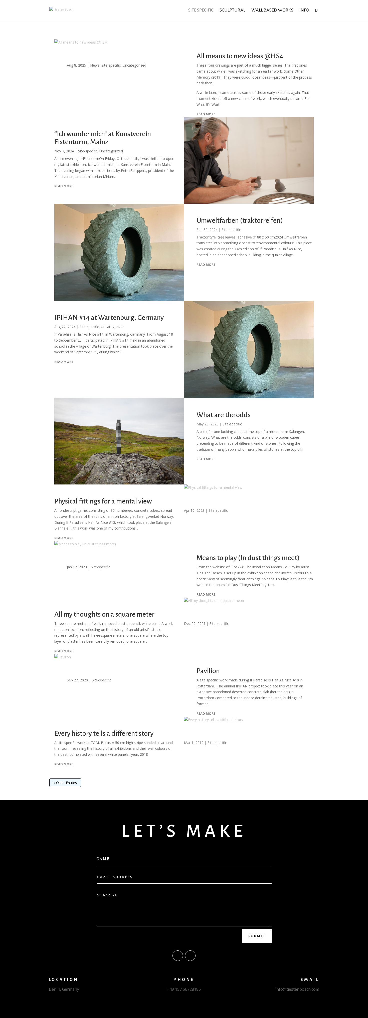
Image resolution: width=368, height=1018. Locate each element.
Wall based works (272, 10)
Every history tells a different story (103, 733)
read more (206, 114)
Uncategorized (134, 65)
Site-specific (111, 65)
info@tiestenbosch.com (297, 989)
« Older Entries (65, 782)
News (94, 65)
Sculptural (232, 10)
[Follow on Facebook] (177, 955)
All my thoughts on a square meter (104, 614)
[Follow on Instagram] (190, 955)
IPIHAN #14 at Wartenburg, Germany (109, 317)
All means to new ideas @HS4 (240, 56)
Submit (257, 936)
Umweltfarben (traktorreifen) (240, 220)
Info (304, 10)
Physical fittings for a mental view (103, 501)
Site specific (201, 10)
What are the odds (224, 415)
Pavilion (208, 671)
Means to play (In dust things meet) (248, 558)
